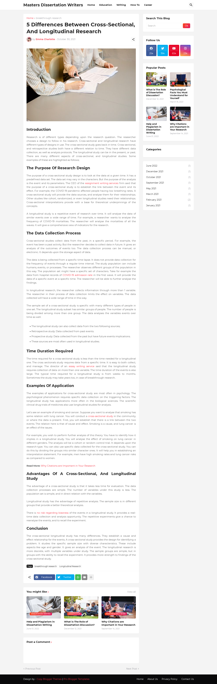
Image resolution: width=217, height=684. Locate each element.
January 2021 (168, 205)
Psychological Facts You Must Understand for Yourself (179, 94)
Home (91, 4)
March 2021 (168, 194)
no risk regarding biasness (52, 512)
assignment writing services (102, 183)
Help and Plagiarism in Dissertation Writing (41, 623)
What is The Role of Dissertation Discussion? (79, 623)
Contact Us (187, 679)
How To (135, 4)
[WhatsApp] (78, 577)
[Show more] (91, 577)
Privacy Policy (169, 679)
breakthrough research (48, 18)
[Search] (191, 5)
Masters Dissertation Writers (53, 5)
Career (148, 4)
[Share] (133, 39)
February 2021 (168, 199)
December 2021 (168, 171)
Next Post (131, 668)
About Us (152, 679)
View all (131, 592)
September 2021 (168, 182)
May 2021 (168, 188)
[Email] (84, 577)
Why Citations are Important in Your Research (68, 465)
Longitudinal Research (70, 566)
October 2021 (168, 177)
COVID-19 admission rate (77, 275)
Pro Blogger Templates (76, 679)
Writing (121, 4)
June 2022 (168, 165)
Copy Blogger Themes (49, 679)
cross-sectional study (100, 416)
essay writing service (81, 366)
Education (105, 4)
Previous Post (33, 668)
